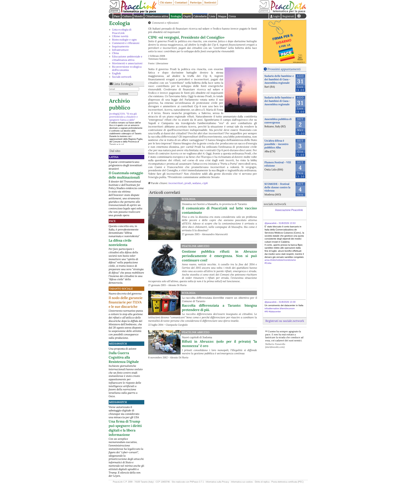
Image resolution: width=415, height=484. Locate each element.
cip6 (205, 183)
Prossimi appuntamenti (284, 69)
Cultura (127, 16)
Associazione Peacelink (289, 210)
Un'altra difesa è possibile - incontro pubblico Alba (276, 144)
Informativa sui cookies (242, 482)
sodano (196, 183)
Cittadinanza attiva (156, 16)
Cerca (232, 16)
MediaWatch (118, 343)
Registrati (288, 16)
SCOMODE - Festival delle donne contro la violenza (277, 187)
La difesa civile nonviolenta (120, 242)
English (116, 73)
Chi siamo (166, 2)
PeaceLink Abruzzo (195, 246)
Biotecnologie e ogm (124, 39)
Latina (113, 157)
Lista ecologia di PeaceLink (121, 31)
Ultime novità (120, 36)
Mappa (222, 16)
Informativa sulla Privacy (217, 482)
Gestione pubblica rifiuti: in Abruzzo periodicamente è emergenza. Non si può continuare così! (219, 255)
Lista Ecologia (123, 84)
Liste (212, 16)
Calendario (200, 16)
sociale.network (275, 204)
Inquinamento (120, 46)
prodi (187, 183)
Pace (117, 16)
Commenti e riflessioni (125, 43)
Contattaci (181, 2)
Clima (115, 53)
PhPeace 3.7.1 (197, 482)
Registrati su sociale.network (284, 321)
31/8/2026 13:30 (287, 302)
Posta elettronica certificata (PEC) (287, 482)
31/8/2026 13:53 (287, 223)
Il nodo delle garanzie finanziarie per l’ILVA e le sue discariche (125, 302)
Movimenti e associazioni (127, 63)
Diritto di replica (262, 482)
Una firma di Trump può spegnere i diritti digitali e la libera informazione (125, 428)
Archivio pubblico (119, 104)
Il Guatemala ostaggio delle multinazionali (126, 175)
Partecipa (196, 2)
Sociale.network (121, 76)
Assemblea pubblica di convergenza (278, 120)
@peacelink (271, 223)
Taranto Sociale (121, 288)
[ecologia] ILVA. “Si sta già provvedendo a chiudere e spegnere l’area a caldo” (123, 116)
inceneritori (175, 183)
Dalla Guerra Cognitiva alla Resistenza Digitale (124, 357)
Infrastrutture (120, 49)
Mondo (138, 16)
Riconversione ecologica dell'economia (127, 68)
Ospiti (187, 16)
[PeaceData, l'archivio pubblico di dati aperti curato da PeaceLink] (282, 12)
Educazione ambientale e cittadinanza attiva (127, 58)
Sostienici (210, 2)
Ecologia (176, 16)
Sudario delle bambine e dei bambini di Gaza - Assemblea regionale (279, 79)
